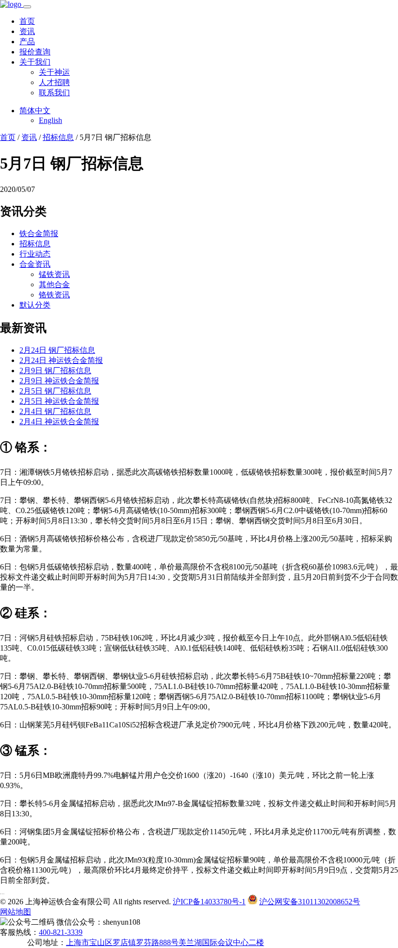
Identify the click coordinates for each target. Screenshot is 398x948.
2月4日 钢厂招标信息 (55, 411)
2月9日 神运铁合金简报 (59, 381)
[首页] (11, 4)
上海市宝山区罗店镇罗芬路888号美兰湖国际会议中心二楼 (165, 942)
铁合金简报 (38, 233)
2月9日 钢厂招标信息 (55, 370)
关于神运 (54, 72)
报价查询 (34, 52)
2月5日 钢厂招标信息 (55, 391)
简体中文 (34, 110)
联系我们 (54, 92)
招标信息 (58, 137)
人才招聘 (54, 82)
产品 (27, 41)
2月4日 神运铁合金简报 (59, 421)
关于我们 (34, 62)
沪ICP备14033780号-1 (209, 901)
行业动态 (34, 254)
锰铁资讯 (54, 274)
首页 (27, 21)
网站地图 (15, 912)
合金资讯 (34, 264)
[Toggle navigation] (27, 6)
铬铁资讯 (54, 295)
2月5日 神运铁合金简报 (59, 401)
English (50, 120)
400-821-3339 (61, 932)
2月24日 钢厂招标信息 (57, 350)
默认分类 (34, 305)
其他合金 (54, 284)
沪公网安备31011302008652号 (309, 901)
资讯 (27, 31)
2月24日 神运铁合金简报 (61, 360)
